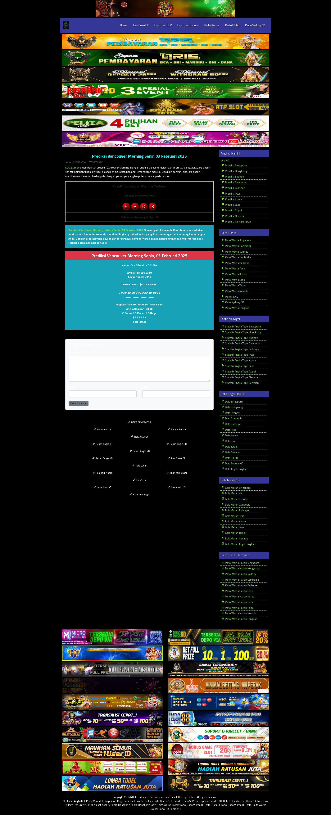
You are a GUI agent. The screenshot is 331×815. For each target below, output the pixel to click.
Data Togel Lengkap (235, 469)
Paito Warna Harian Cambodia (241, 580)
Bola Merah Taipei (235, 533)
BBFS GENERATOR (141, 422)
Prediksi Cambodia (235, 182)
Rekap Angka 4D (104, 458)
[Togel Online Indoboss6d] (218, 637)
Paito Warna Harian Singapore (241, 563)
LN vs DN (141, 480)
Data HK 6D (231, 458)
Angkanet (96, 805)
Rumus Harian (178, 429)
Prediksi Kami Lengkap (237, 221)
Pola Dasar (141, 465)
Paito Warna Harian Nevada (240, 613)
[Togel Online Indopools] (218, 751)
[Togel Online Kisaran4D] (165, 91)
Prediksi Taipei (233, 210)
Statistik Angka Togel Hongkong (242, 332)
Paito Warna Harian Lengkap (240, 619)
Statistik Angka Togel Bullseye (241, 349)
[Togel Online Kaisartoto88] (112, 767)
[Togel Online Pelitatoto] (165, 123)
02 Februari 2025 (77, 162)
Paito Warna (212, 25)
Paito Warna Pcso (234, 268)
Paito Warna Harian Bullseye (240, 585)
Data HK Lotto (219, 805)
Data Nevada (232, 452)
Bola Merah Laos (234, 527)
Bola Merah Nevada (236, 538)
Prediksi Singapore (235, 165)
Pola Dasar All (177, 458)
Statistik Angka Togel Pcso (239, 355)
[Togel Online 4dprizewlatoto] (112, 751)
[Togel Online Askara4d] (112, 702)
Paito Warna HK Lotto (199, 805)
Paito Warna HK (94, 801)
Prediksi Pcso (232, 193)
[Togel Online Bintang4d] (112, 718)
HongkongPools (147, 805)
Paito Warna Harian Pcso (238, 591)
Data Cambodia (233, 418)
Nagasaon (110, 801)
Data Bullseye (73, 167)
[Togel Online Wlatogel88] (112, 735)
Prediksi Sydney (234, 176)
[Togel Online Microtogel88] (112, 637)
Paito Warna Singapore (237, 240)
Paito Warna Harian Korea (239, 596)
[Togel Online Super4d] (165, 74)
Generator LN (104, 429)
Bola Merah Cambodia (237, 504)
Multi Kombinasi (178, 473)
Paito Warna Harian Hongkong (241, 568)
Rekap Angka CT (104, 444)
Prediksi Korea (233, 199)
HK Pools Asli (173, 809)
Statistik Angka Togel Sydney (241, 338)
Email (145, 387)
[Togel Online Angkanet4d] (218, 735)
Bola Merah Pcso (234, 516)
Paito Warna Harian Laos (238, 602)
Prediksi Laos (232, 205)
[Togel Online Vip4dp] (218, 670)
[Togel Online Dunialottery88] (218, 686)
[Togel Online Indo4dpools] (112, 783)
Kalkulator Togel (141, 494)
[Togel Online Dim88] (165, 58)
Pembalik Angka (103, 473)
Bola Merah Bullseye (236, 510)
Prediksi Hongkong (235, 171)
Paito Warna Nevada (236, 291)
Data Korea (231, 435)
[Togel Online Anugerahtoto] (218, 702)
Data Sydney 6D (233, 463)
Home (123, 25)
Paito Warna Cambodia (237, 257)
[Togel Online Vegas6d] (112, 686)
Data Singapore (233, 401)
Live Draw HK (141, 25)
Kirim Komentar (78, 403)
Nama (72, 387)
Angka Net (79, 801)
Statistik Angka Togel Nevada (241, 377)
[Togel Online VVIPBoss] (165, 42)
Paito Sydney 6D (255, 25)
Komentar (97, 162)
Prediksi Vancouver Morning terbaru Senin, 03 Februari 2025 (105, 230)
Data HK (178, 801)
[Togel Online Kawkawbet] (112, 670)
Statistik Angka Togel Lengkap (241, 383)
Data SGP (189, 801)
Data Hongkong (233, 407)
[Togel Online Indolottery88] (218, 718)
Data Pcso (230, 430)
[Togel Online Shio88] (218, 767)
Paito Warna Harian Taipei (239, 608)
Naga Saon (123, 801)
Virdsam (68, 801)
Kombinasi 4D (103, 487)
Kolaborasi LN (178, 487)
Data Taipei (231, 446)
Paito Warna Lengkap (236, 308)
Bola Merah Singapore (237, 488)
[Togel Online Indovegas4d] (218, 783)
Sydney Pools (109, 805)
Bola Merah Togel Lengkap (239, 544)
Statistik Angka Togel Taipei (240, 371)
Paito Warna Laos (234, 280)
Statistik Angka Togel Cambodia (242, 343)
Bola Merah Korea (235, 521)
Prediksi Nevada (234, 216)
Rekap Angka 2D (141, 451)
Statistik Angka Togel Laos (239, 366)
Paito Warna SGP (163, 801)
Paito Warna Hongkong (237, 246)
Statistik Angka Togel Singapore (242, 326)
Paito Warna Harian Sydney (240, 574)
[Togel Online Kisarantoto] (165, 107)
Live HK (224, 160)
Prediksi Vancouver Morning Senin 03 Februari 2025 (139, 156)
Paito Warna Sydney (236, 252)
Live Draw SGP (163, 25)
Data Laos (230, 441)
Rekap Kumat (141, 437)
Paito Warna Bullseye (236, 263)
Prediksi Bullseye (234, 188)
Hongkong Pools (127, 805)
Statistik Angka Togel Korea (240, 360)
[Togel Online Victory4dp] (112, 653)
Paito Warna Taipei (235, 285)
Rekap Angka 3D (178, 444)
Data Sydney (232, 413)
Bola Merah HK (233, 493)
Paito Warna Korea (235, 274)
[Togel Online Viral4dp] (165, 139)
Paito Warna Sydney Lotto (171, 805)
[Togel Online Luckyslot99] (218, 653)
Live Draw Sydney (188, 25)
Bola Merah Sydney (236, 499)
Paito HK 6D (232, 25)
